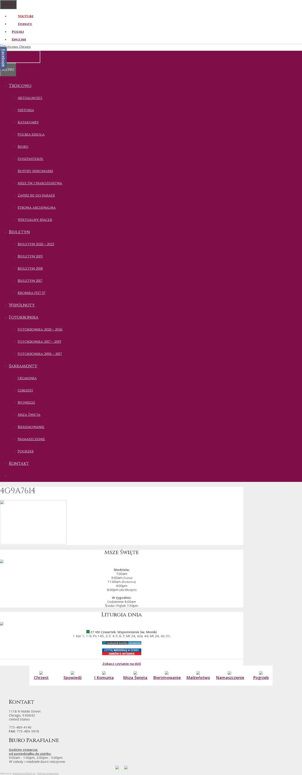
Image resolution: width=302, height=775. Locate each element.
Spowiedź (26, 402)
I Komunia (27, 378)
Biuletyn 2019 (30, 256)
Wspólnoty (22, 305)
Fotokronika (23, 317)
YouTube (26, 16)
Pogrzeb (26, 451)
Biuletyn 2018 (30, 268)
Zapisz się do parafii (36, 195)
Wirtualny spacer (35, 219)
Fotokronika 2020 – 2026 (40, 329)
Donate (25, 24)
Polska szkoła (31, 134)
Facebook (3, 58)
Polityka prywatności (48, 773)
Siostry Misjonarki (35, 171)
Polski (18, 31)
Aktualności (30, 97)
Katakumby (28, 122)
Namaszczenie (31, 439)
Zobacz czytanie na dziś (121, 663)
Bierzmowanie (31, 426)
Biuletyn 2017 (30, 280)
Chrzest (25, 390)
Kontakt (19, 463)
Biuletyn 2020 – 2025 (36, 244)
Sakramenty (23, 366)
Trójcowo (20, 86)
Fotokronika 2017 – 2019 (39, 341)
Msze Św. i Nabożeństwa (40, 183)
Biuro (23, 146)
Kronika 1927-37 (31, 292)
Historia (26, 110)
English (19, 39)
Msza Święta (29, 414)
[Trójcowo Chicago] (15, 46)
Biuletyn (19, 232)
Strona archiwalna (37, 207)
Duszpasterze (30, 158)
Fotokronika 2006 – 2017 (40, 353)
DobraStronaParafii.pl (24, 773)
